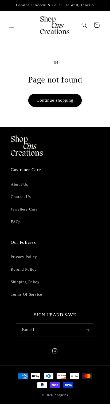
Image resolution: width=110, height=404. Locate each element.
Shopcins (61, 395)
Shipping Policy (25, 282)
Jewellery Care (24, 209)
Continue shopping (55, 100)
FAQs (16, 222)
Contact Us (21, 197)
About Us (19, 184)
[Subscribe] (87, 329)
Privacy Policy (24, 257)
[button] (11, 25)
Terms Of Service (26, 294)
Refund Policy (24, 269)
